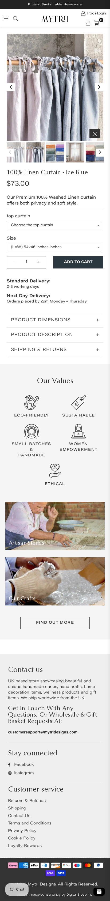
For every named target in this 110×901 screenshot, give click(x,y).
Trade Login (96, 13)
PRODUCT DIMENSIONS (40, 320)
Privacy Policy (22, 831)
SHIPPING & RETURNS (39, 350)
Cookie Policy (22, 838)
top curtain (18, 216)
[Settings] (88, 23)
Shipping (17, 809)
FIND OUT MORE (55, 623)
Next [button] (99, 87)
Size (11, 238)
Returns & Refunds (27, 801)
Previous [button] (11, 87)
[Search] (15, 18)
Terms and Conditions (29, 824)
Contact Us (19, 816)
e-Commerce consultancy (39, 894)
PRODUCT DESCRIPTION (42, 335)
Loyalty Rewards (25, 846)
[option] (55, 87)
